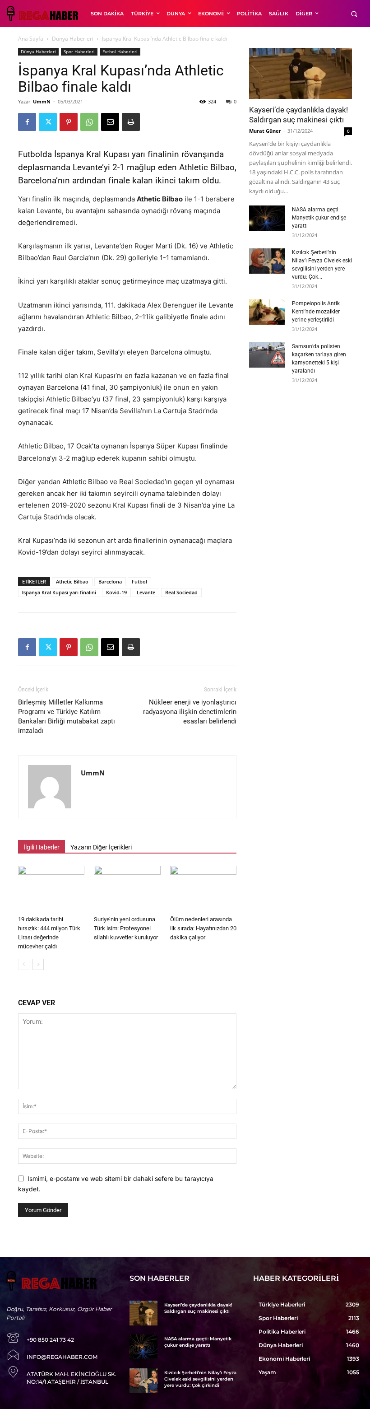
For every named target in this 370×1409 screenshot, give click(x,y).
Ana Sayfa (30, 38)
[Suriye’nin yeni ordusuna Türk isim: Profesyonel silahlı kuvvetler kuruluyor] (127, 888)
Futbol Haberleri (120, 51)
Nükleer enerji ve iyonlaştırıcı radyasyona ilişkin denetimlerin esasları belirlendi (189, 711)
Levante (146, 592)
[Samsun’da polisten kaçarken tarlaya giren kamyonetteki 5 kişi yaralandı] (267, 355)
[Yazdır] (131, 122)
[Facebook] (27, 122)
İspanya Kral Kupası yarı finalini (59, 592)
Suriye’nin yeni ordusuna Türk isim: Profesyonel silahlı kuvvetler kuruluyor (126, 928)
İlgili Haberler (41, 847)
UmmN (42, 101)
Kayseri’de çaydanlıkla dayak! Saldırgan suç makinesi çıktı (198, 1308)
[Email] (110, 122)
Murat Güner (265, 130)
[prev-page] (23, 964)
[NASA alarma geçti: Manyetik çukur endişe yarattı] (267, 218)
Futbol (139, 581)
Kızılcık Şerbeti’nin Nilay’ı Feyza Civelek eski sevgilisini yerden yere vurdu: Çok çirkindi (200, 1379)
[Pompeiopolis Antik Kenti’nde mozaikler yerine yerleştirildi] (267, 312)
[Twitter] (48, 122)
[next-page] (38, 964)
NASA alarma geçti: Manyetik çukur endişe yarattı (319, 217)
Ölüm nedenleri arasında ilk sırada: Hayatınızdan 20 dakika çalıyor (203, 928)
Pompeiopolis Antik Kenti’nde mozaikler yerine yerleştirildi (316, 311)
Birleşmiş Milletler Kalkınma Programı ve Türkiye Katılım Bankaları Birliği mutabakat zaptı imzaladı (66, 716)
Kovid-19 (116, 592)
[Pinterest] (69, 122)
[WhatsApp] (89, 122)
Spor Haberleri (79, 51)
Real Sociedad (181, 592)
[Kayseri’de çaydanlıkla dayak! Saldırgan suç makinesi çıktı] (300, 73)
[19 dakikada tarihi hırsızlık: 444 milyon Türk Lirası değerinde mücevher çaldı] (51, 888)
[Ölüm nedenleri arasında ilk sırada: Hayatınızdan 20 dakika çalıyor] (203, 888)
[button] (354, 14)
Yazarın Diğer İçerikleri (101, 847)
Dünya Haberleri (72, 38)
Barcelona (110, 581)
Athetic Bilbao (72, 581)
